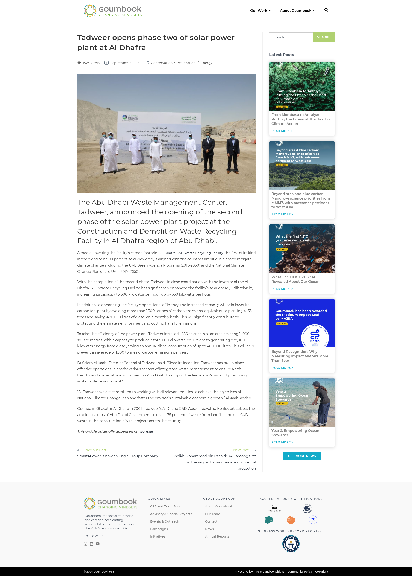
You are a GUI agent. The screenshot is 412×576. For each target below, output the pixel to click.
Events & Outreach (164, 521)
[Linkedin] (92, 544)
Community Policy (300, 571)
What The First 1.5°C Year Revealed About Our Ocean (295, 279)
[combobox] (291, 37)
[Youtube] (98, 544)
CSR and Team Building (168, 506)
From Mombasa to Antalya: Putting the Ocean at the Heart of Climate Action (301, 119)
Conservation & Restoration (173, 63)
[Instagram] (86, 544)
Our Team (212, 514)
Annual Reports (217, 536)
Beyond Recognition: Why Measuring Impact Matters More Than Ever (299, 356)
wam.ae (146, 431)
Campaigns (159, 529)
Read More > (282, 131)
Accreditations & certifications (291, 498)
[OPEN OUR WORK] (270, 10)
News (209, 529)
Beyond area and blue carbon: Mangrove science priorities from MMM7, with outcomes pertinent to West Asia (300, 200)
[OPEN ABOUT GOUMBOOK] (314, 10)
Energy (206, 63)
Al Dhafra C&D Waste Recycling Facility (191, 253)
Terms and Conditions (270, 571)
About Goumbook (219, 506)
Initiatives (157, 536)
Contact (211, 521)
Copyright (321, 571)
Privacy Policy (244, 571)
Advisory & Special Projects (171, 514)
